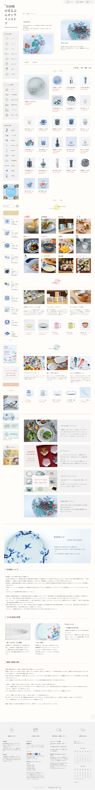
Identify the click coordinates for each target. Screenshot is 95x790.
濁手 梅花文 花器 (57, 170)
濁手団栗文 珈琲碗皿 (71, 149)
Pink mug (55, 332)
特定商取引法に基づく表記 (54, 787)
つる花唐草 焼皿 (70, 400)
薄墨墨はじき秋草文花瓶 (72, 170)
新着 (90, 67)
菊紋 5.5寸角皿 (57, 400)
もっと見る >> (10, 390)
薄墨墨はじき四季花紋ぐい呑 (60, 129)
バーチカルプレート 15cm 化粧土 (33, 332)
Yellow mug (69, 332)
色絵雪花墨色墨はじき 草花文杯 (74, 87)
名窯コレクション (31, 13)
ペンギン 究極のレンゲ (86, 400)
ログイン (71, 1)
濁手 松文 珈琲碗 (84, 149)
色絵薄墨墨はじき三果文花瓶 (32, 170)
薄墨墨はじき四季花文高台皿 (87, 170)
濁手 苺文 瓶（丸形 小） (31, 191)
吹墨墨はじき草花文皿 (58, 87)
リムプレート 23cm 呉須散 (45, 332)
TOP (23, 13)
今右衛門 (34, 62)
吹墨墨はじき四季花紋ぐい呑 (73, 129)
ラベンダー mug (43, 400)
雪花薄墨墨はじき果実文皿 (73, 108)
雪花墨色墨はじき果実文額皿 (32, 149)
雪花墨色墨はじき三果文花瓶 (46, 170)
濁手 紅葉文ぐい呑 (29, 129)
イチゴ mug (27, 400)
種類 (82, 67)
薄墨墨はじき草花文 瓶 (59, 149)
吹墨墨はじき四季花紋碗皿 (45, 129)
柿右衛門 (26, 62)
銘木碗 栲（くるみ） (86, 332)
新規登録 (81, 2)
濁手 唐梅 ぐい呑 (84, 108)
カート (89, 1)
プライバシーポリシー (39, 787)
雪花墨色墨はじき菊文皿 (59, 108)
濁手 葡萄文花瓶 (43, 191)
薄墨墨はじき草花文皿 (30, 101)
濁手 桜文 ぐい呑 (84, 129)
